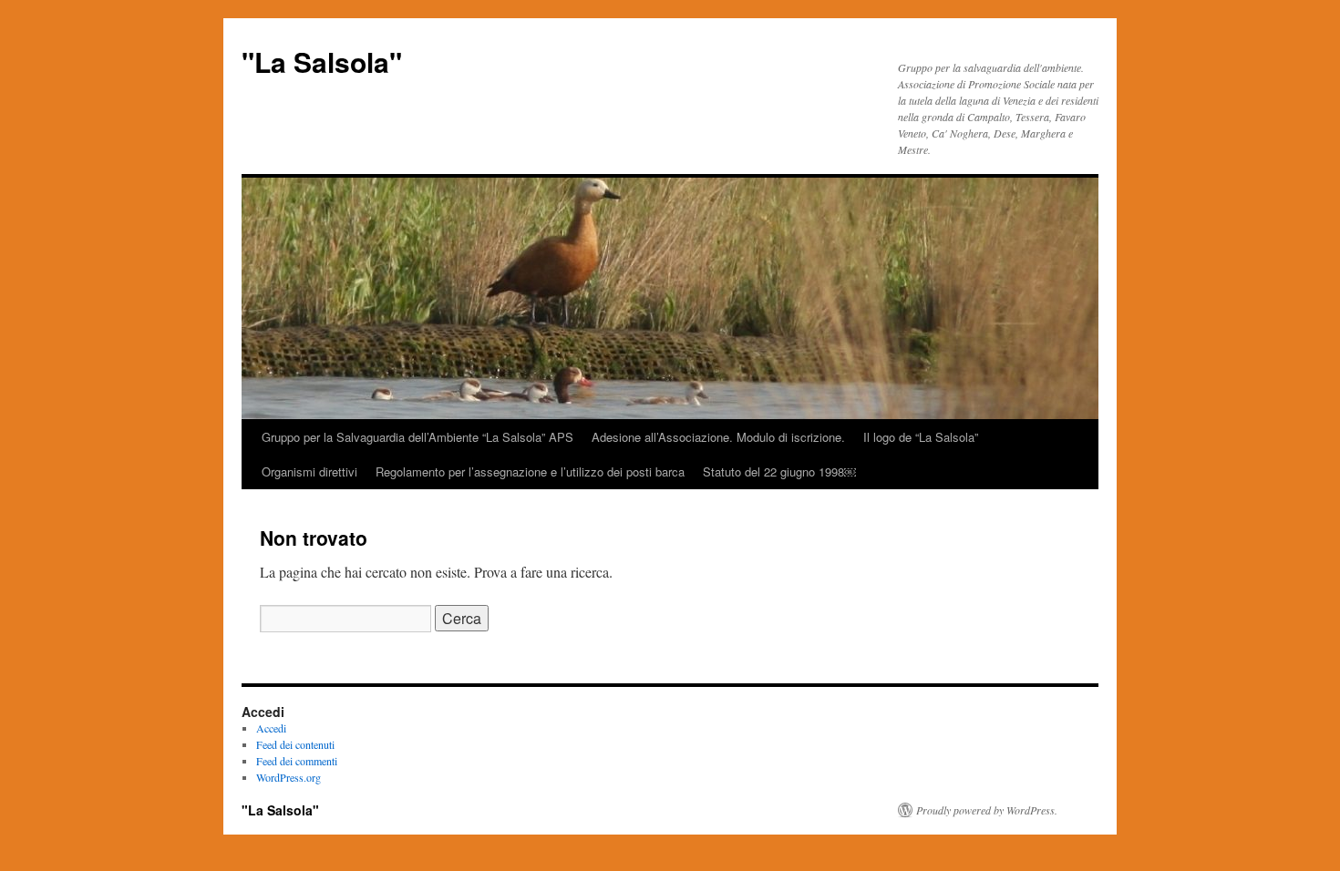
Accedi (271, 728)
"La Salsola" (322, 61)
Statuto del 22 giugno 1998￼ (779, 471)
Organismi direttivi (309, 471)
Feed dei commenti (296, 760)
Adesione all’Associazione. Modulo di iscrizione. (718, 437)
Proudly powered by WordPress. (986, 810)
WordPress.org (288, 777)
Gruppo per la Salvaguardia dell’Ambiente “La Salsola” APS (417, 437)
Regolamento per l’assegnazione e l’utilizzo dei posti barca (530, 471)
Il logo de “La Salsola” (920, 437)
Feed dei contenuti (295, 744)
